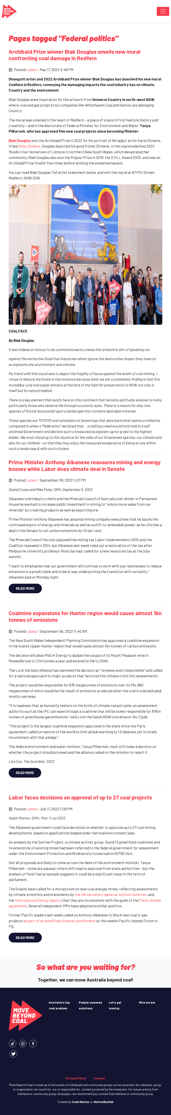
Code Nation (80, 1102)
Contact (100, 1078)
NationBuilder (104, 1102)
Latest (31, 69)
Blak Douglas (20, 140)
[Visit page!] (12, 1043)
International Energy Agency (38, 900)
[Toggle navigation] (163, 11)
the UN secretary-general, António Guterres (111, 894)
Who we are (147, 1002)
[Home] (9, 11)
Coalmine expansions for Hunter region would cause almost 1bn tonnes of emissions (85, 616)
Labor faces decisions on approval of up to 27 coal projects (80, 797)
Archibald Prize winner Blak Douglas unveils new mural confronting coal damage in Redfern (74, 55)
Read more (25, 588)
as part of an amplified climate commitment (59, 920)
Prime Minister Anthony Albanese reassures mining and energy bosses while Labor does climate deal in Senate (85, 465)
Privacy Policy (76, 1078)
